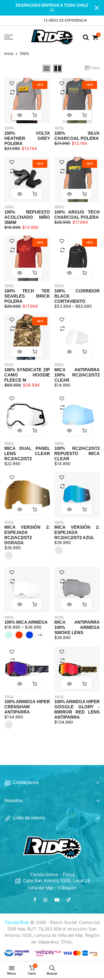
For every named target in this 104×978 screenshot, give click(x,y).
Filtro (95, 68)
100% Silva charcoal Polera (77, 136)
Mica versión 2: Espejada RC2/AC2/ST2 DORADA (27, 535)
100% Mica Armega (26, 622)
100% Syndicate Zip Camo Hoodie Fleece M (27, 375)
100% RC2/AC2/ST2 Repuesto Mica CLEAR (77, 453)
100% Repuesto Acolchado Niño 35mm (27, 217)
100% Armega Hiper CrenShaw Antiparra (27, 706)
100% (9, 128)
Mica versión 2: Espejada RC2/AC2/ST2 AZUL (77, 532)
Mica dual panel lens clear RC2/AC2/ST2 (27, 453)
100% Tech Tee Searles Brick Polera (27, 296)
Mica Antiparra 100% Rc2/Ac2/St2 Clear (77, 375)
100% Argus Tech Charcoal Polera (77, 215)
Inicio (9, 54)
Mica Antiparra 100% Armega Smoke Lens (77, 627)
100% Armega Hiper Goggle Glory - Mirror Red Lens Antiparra (77, 709)
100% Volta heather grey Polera (27, 138)
